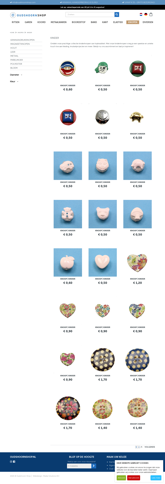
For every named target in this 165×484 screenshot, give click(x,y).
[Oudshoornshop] (28, 15)
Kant (105, 22)
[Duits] (145, 14)
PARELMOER (16, 60)
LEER (12, 52)
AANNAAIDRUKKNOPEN (22, 40)
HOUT (13, 48)
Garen (28, 22)
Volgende (150, 447)
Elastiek (118, 22)
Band (94, 22)
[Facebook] (14, 462)
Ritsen (15, 22)
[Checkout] (151, 14)
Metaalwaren (59, 22)
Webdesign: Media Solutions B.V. (46, 476)
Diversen (148, 22)
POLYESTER (16, 64)
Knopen (132, 22)
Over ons (113, 469)
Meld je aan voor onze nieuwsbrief (82, 462)
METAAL (14, 56)
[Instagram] (11, 462)
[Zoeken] (117, 14)
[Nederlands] (141, 14)
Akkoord (121, 478)
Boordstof (79, 22)
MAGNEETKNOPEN (20, 44)
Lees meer (156, 478)
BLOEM (14, 68)
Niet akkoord (133, 478)
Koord (41, 22)
